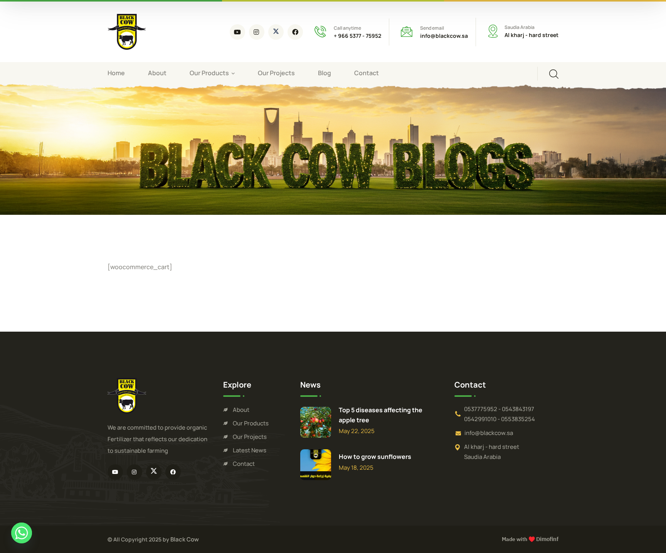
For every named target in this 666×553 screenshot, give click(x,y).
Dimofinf (547, 539)
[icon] (237, 32)
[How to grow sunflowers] (315, 464)
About (241, 410)
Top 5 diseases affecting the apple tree (380, 415)
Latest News (249, 450)
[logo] (127, 31)
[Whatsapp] (21, 533)
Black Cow (184, 539)
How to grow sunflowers (375, 456)
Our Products (251, 423)
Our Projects (250, 437)
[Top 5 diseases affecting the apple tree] (315, 422)
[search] (553, 74)
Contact (244, 464)
